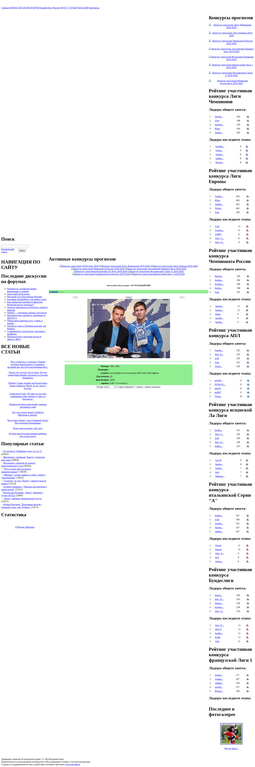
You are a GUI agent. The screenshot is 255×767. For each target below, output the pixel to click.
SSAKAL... (220, 384)
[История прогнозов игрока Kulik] (247, 637)
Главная (5, 8)
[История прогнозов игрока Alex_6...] (247, 238)
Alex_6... (219, 238)
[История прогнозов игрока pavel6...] (247, 318)
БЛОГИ (26, 8)
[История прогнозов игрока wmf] (248, 358)
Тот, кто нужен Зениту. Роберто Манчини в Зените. (28, 413)
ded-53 (218, 629)
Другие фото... (231, 748)
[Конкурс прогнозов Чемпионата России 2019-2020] (98, 268)
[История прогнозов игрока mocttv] (248, 388)
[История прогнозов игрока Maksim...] (247, 476)
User (217, 120)
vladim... (219, 158)
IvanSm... (219, 124)
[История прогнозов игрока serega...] (247, 561)
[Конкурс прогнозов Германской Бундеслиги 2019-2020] (101, 274)
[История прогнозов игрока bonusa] (247, 549)
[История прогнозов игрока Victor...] (247, 150)
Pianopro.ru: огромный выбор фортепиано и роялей (21, 290)
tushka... (219, 446)
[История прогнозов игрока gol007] (247, 234)
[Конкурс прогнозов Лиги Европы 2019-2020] (174, 266)
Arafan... (219, 132)
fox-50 (218, 460)
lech (217, 472)
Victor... (219, 150)
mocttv (218, 388)
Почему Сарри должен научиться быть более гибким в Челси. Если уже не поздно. (27, 386)
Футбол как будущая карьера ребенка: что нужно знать (28, 435)
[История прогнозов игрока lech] (247, 472)
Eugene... (219, 607)
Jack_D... (219, 242)
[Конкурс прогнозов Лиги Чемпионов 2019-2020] (124, 266)
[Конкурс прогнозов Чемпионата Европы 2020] (79, 266)
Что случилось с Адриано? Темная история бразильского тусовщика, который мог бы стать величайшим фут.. (27, 364)
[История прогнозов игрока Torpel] (247, 545)
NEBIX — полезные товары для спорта (27, 312)
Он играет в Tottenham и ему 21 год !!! (22, 451)
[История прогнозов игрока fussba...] (247, 464)
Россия (56, 8)
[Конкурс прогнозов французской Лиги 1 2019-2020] (158, 274)
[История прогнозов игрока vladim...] (247, 158)
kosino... (219, 310)
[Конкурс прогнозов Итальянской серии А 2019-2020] (156, 271)
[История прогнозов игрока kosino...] (247, 310)
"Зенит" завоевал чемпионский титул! (22, 498)
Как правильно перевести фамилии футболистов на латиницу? (25, 303)
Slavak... (219, 116)
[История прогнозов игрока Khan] (248, 129)
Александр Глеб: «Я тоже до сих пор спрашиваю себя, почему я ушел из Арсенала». (27, 396)
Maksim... (220, 476)
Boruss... (219, 691)
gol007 (218, 234)
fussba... (219, 464)
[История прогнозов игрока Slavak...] (248, 117)
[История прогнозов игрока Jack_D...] (247, 242)
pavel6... (219, 318)
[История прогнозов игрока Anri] (247, 641)
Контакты (94, 8)
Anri (217, 641)
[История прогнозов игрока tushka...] (248, 446)
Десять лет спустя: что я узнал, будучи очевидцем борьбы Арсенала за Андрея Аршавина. (28, 375)
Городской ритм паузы (18, 294)
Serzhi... (218, 288)
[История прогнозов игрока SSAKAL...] (248, 384)
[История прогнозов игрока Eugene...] (248, 607)
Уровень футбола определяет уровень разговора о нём (28, 405)
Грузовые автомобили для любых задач (26, 299)
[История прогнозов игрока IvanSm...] (248, 125)
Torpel (218, 545)
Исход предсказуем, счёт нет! (27, 428)
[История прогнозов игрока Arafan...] (248, 133)
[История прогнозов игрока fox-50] (247, 460)
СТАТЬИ (72, 8)
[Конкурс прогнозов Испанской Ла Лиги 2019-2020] (100, 271)
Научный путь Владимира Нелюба (24, 296)
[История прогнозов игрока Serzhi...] (248, 288)
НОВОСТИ (16, 8)
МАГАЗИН (83, 8)
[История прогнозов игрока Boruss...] (247, 691)
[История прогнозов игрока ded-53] (247, 629)
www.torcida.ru (73, 764)
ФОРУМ (35, 8)
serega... (219, 561)
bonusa (218, 549)
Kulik (217, 637)
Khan (217, 128)
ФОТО (63, 8)
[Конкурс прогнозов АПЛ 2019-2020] (155, 268)
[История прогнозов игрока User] (248, 121)
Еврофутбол (46, 8)
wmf (217, 358)
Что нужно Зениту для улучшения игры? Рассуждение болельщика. (27, 421)
